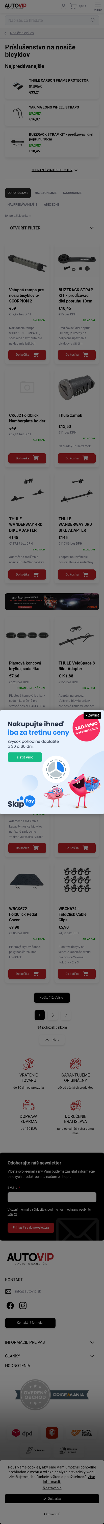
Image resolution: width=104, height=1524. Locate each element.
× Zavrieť (92, 715)
